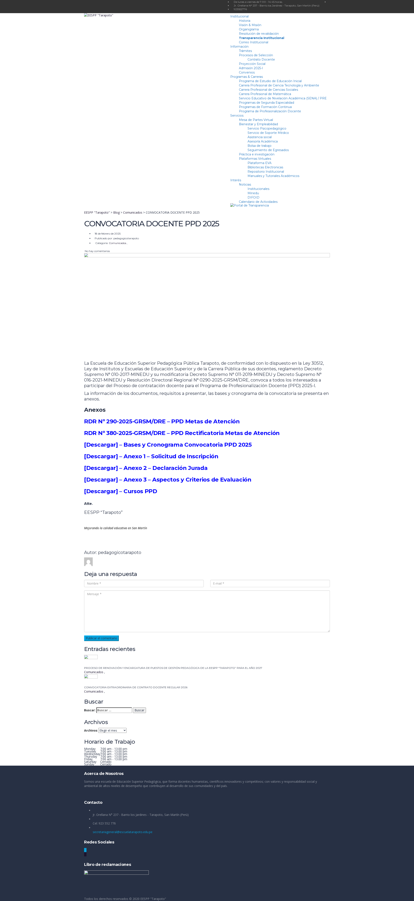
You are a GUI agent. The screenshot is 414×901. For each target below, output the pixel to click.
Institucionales (258, 189)
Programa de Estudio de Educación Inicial (270, 81)
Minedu (253, 193)
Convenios (247, 72)
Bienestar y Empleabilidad (258, 124)
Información (239, 46)
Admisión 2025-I (251, 68)
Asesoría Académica (263, 141)
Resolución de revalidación (259, 34)
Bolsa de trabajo (259, 146)
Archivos (90, 730)
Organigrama (249, 29)
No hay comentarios (97, 251)
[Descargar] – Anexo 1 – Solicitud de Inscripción (151, 456)
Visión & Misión (250, 25)
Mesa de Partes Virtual (256, 120)
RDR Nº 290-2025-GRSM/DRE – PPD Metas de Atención (162, 421)
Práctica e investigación (256, 154)
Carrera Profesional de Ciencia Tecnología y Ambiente (279, 85)
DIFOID (253, 197)
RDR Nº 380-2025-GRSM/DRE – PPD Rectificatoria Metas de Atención (182, 433)
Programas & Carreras (246, 77)
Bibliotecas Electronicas (265, 167)
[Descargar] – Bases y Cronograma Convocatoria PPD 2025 (168, 444)
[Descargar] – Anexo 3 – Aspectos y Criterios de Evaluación (167, 479)
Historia (244, 21)
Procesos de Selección (256, 55)
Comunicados (94, 672)
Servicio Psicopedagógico (267, 128)
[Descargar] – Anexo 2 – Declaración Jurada (145, 468)
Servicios (236, 115)
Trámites (245, 51)
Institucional (239, 16)
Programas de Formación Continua (265, 107)
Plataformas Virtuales (255, 159)
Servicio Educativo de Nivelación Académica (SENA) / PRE (283, 98)
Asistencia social (260, 137)
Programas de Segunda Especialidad (266, 103)
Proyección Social (252, 64)
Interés (235, 180)
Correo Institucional (253, 42)
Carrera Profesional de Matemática (265, 94)
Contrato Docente (261, 59)
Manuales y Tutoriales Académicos (273, 176)
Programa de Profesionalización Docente (270, 111)
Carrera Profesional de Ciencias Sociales (268, 90)
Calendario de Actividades (258, 202)
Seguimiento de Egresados (268, 150)
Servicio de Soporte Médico (268, 133)
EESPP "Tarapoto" (153, 899)
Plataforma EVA (259, 163)
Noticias (245, 184)
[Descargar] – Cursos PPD (120, 491)
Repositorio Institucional (266, 172)
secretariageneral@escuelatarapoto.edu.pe (122, 832)
